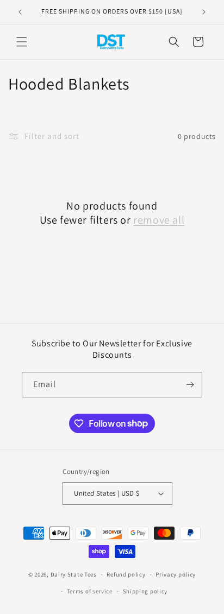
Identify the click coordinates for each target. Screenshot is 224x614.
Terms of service (90, 591)
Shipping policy (145, 591)
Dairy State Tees (74, 574)
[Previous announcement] (20, 12)
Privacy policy (175, 574)
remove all (158, 220)
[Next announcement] (204, 12)
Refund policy (126, 574)
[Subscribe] (190, 384)
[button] (22, 42)
